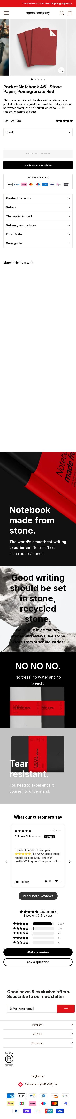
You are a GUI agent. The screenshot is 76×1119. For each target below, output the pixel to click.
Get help (37, 1033)
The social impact (19, 216)
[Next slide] (69, 861)
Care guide (14, 243)
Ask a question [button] (38, 962)
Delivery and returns (21, 225)
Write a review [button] (38, 952)
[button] (64, 120)
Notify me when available (38, 165)
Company (37, 1024)
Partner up (37, 1043)
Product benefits (18, 198)
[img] (23, 831)
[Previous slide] (6, 861)
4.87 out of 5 (48, 911)
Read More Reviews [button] (38, 896)
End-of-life (14, 234)
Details (11, 207)
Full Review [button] (22, 881)
